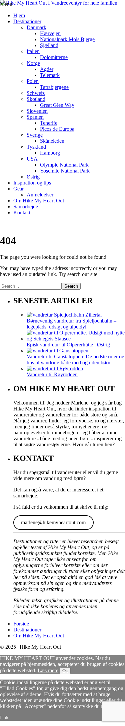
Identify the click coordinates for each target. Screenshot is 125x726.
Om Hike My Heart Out (38, 200)
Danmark (36, 27)
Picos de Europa (57, 129)
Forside (21, 623)
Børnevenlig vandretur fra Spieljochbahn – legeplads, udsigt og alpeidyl (71, 323)
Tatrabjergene (54, 87)
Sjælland (49, 45)
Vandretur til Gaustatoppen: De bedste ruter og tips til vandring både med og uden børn (75, 359)
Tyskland (36, 147)
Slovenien (37, 111)
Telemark (50, 75)
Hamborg (50, 153)
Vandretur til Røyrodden (52, 374)
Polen (33, 81)
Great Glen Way (57, 105)
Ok (65, 670)
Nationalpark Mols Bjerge (67, 39)
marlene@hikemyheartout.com (53, 522)
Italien (33, 51)
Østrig (33, 177)
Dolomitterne (54, 57)
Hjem (19, 15)
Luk (4, 717)
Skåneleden (52, 141)
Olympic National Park (64, 165)
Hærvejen (50, 33)
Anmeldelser (40, 194)
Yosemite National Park (65, 171)
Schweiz (36, 93)
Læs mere (48, 670)
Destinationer (27, 21)
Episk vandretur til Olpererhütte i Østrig (68, 344)
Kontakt (21, 212)
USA (32, 159)
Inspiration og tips (32, 182)
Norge (33, 63)
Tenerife (48, 123)
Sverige (35, 135)
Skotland (36, 99)
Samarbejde (25, 206)
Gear (18, 188)
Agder (46, 69)
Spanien (35, 117)
